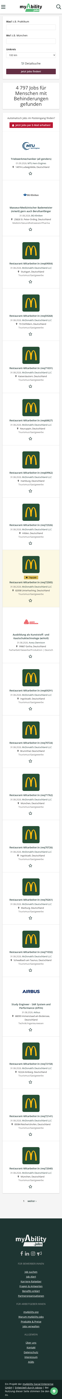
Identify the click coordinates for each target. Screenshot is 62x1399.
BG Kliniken (37, 215)
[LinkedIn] (27, 1253)
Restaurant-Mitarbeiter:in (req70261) (31, 899)
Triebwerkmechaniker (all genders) (31, 159)
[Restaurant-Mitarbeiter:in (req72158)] (31, 1051)
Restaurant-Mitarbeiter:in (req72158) (31, 1063)
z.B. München (17, 35)
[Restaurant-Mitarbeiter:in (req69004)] (31, 250)
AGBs (31, 1362)
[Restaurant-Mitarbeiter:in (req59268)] (31, 303)
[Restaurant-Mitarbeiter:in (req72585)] (31, 564)
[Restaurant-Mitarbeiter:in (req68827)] (31, 407)
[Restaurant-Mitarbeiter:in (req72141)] (31, 1103)
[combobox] (31, 27)
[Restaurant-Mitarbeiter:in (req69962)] (31, 460)
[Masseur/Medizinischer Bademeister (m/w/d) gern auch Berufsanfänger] (31, 194)
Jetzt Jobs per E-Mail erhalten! (33, 125)
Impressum (31, 1357)
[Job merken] (31, 173)
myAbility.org (31, 1312)
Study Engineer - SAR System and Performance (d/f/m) (31, 1006)
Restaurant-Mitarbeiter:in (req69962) (31, 472)
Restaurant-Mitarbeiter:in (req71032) (31, 952)
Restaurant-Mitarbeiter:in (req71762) (31, 795)
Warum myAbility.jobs (31, 1316)
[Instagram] (33, 1253)
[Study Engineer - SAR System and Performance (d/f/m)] (31, 991)
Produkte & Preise (31, 1321)
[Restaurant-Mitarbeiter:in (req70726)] (31, 834)
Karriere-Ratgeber (31, 1281)
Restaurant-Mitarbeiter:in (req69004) (31, 263)
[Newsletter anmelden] (39, 1253)
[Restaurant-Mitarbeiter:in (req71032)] (31, 939)
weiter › (32, 1201)
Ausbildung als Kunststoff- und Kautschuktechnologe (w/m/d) (31, 636)
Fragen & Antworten (31, 1286)
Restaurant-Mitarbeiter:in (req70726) (31, 847)
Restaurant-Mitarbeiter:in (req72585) (31, 582)
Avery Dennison (37, 642)
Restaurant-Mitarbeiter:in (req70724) (31, 742)
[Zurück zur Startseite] (31, 7)
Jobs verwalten (31, 1326)
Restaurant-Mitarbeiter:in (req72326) (31, 525)
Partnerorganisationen (31, 1295)
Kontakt (31, 1347)
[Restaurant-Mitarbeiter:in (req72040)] (31, 1155)
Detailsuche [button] (32, 63)
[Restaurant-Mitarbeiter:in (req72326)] (31, 512)
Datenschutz (31, 1352)
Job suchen (31, 1271)
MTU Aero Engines (37, 163)
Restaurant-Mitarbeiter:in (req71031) (31, 368)
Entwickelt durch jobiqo (28, 1387)
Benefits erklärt (31, 1291)
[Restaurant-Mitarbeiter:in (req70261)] (31, 887)
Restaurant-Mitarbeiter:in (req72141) (31, 1116)
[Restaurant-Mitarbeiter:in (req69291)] (31, 677)
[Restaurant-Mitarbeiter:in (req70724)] (31, 730)
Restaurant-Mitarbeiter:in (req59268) (31, 315)
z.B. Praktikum (17, 21)
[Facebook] (22, 1253)
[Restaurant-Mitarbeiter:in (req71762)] (31, 782)
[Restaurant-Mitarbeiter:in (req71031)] (31, 355)
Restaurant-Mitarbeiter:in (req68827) (31, 420)
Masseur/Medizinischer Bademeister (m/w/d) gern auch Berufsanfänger (31, 209)
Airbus (37, 1012)
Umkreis (11, 49)
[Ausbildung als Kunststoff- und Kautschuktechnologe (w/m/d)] (31, 621)
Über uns (31, 1342)
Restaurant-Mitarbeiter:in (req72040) (31, 1168)
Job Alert (31, 1276)
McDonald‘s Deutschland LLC (37, 267)
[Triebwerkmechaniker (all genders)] (31, 146)
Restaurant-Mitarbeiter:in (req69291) (31, 690)
